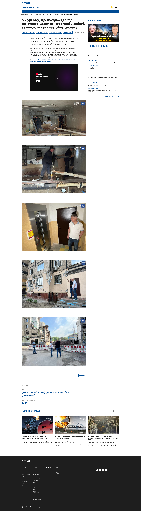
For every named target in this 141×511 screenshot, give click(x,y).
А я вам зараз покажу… (36, 475)
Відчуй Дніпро (36, 497)
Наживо (46, 471)
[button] (118, 411)
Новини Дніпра (29, 14)
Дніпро (42, 392)
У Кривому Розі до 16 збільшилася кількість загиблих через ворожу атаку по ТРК (103, 438)
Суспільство (67, 32)
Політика (24, 478)
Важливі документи (58, 473)
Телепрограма (75, 11)
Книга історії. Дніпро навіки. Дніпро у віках (36, 492)
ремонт (68, 392)
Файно (34, 489)
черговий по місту (28, 395)
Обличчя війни (36, 478)
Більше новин (111, 96)
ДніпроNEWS (35, 471)
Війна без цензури (37, 499)
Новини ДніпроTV (55, 32)
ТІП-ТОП (34, 494)
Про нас (86, 11)
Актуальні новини (28, 32)
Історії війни (36, 485)
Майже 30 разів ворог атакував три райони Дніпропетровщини (70, 437)
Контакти (58, 471)
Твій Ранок (35, 480)
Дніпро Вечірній (36, 482)
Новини (55, 11)
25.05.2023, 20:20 (79, 32)
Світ (23, 483)
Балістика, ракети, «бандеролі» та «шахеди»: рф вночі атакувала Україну (35, 437)
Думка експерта (25, 485)
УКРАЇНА (23, 476)
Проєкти (64, 11)
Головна (23, 14)
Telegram (83, 375)
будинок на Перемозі (29, 392)
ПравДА (34, 487)
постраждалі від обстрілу (55, 392)
